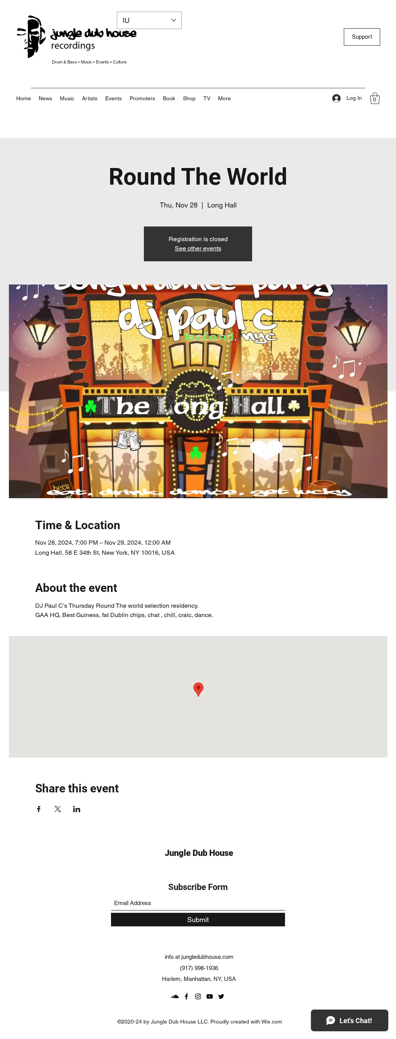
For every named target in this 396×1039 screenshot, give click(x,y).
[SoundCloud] (175, 996)
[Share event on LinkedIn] (76, 809)
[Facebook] (186, 996)
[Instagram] (198, 996)
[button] (224, 98)
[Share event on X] (57, 809)
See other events (198, 248)
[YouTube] (209, 996)
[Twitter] (221, 996)
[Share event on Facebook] (39, 809)
